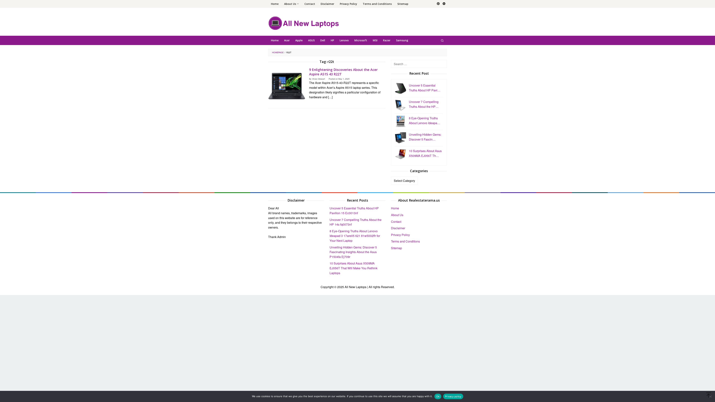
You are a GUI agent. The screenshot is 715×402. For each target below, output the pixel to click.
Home (395, 208)
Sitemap (396, 248)
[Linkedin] (444, 4)
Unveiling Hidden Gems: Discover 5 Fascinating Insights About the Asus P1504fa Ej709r (353, 252)
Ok (438, 396)
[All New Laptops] (303, 23)
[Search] (442, 40)
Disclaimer (398, 228)
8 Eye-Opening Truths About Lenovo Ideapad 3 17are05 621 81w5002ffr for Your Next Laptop (355, 236)
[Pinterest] (438, 4)
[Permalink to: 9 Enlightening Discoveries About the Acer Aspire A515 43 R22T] (286, 85)
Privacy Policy (400, 235)
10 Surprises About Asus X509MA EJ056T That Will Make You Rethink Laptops (353, 268)
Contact (396, 221)
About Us (397, 215)
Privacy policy (453, 396)
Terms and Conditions (405, 241)
